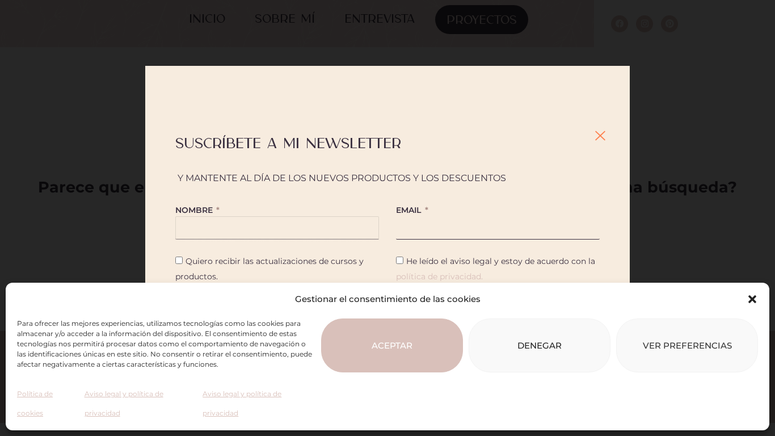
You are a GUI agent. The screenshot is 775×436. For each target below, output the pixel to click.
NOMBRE (195, 210)
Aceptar (392, 345)
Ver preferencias (687, 345)
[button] (752, 299)
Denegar (539, 345)
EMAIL (409, 210)
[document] (387, 218)
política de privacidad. (439, 276)
